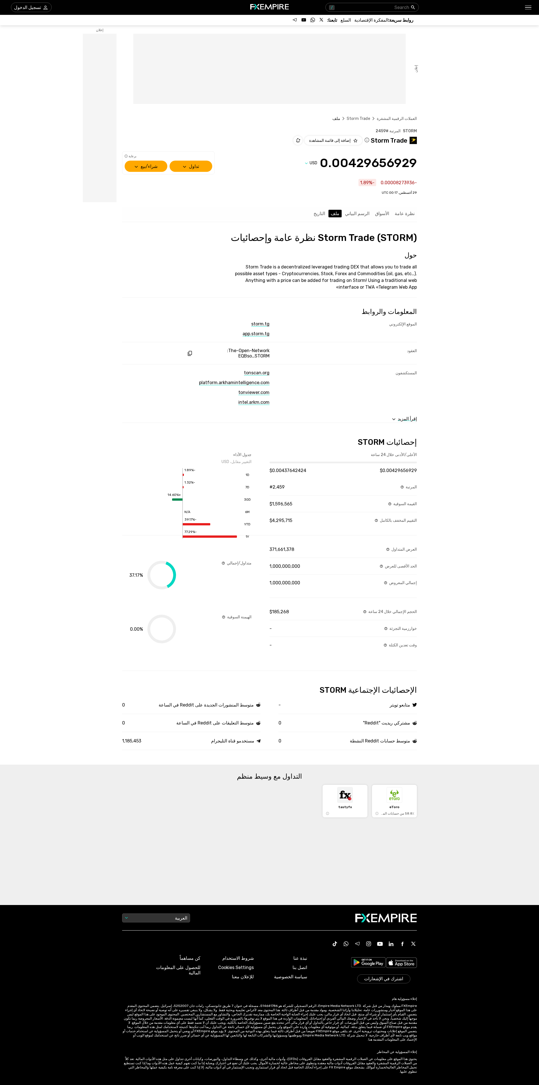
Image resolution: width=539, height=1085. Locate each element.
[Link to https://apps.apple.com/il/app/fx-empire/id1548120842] (401, 963)
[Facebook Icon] (402, 943)
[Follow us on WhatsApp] (312, 20)
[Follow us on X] (321, 20)
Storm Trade (358, 118)
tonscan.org (257, 372)
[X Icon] (413, 943)
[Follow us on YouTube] (303, 20)
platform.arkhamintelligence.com (234, 382)
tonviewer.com (254, 392)
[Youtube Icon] (379, 943)
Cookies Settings (236, 967)
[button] (528, 7)
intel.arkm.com (254, 402)
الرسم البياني (357, 213)
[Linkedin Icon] (391, 943)
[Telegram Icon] (357, 943)
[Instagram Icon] (368, 943)
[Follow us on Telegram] (294, 20)
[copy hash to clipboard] (190, 353)
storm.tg (260, 324)
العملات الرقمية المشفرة (397, 118)
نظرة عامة (405, 213)
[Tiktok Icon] (335, 943)
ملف (335, 213)
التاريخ (319, 213)
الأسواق (382, 213)
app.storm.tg (256, 333)
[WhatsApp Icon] (346, 943)
